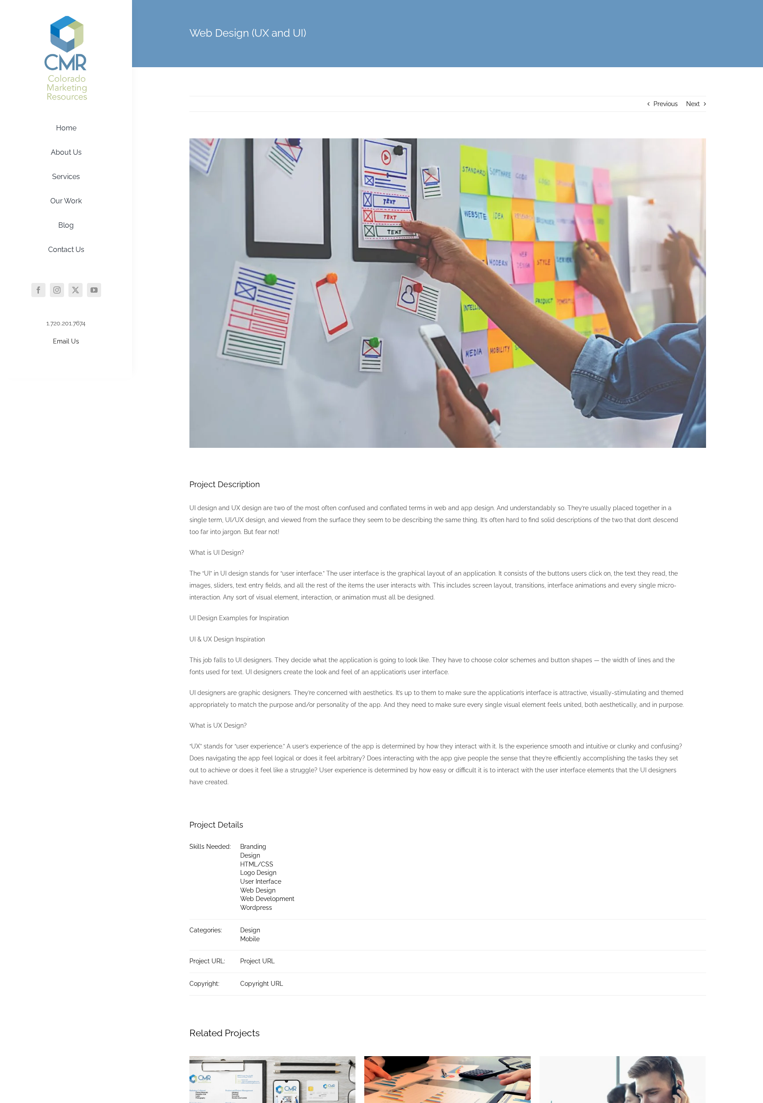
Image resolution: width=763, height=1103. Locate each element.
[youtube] (94, 290)
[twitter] (75, 290)
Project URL (257, 961)
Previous (665, 103)
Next (693, 103)
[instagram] (57, 290)
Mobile (250, 939)
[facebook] (38, 290)
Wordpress (256, 907)
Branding (253, 846)
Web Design (258, 890)
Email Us (66, 341)
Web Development (267, 898)
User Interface (260, 881)
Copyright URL (261, 983)
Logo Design (258, 872)
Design (250, 855)
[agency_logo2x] (66, 19)
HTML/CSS (256, 864)
